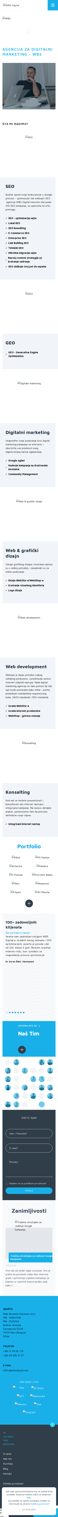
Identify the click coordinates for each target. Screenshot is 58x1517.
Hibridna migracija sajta (22, 252)
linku (29, 1497)
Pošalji (29, 1190)
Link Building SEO (18, 243)
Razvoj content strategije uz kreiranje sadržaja (25, 259)
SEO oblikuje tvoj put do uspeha (27, 266)
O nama (7, 1453)
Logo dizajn (15, 590)
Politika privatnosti (40, 1503)
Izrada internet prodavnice (24, 710)
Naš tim (7, 1458)
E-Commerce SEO (18, 233)
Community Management (23, 474)
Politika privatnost (13, 1483)
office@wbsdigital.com (15, 1370)
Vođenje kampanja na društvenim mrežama (28, 467)
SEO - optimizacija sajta (22, 218)
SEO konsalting (17, 228)
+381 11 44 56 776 (13, 1351)
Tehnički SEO (16, 248)
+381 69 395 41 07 (13, 1355)
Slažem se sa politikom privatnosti (27, 1183)
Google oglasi (16, 460)
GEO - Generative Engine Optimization (23, 354)
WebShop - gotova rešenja (24, 715)
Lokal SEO (14, 223)
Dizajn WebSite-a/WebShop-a (25, 580)
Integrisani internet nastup (24, 824)
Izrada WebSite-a (18, 706)
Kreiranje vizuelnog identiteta (26, 585)
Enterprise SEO (17, 238)
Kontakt (7, 1473)
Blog (5, 1468)
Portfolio (8, 1463)
